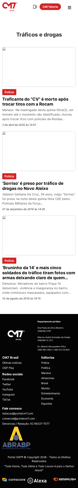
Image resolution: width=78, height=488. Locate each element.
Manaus (46, 373)
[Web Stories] (35, 6)
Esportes (46, 403)
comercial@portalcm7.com (18, 418)
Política (45, 367)
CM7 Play (8, 367)
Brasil (44, 383)
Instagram (8, 394)
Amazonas (47, 378)
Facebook (8, 379)
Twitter (6, 384)
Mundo (45, 388)
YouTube (7, 389)
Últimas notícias (12, 362)
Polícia (9, 92)
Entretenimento (50, 393)
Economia (47, 398)
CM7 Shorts (50, 6)
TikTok (6, 399)
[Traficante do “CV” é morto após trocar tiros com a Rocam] (39, 66)
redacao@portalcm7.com (17, 413)
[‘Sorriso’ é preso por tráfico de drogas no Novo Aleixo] (39, 151)
